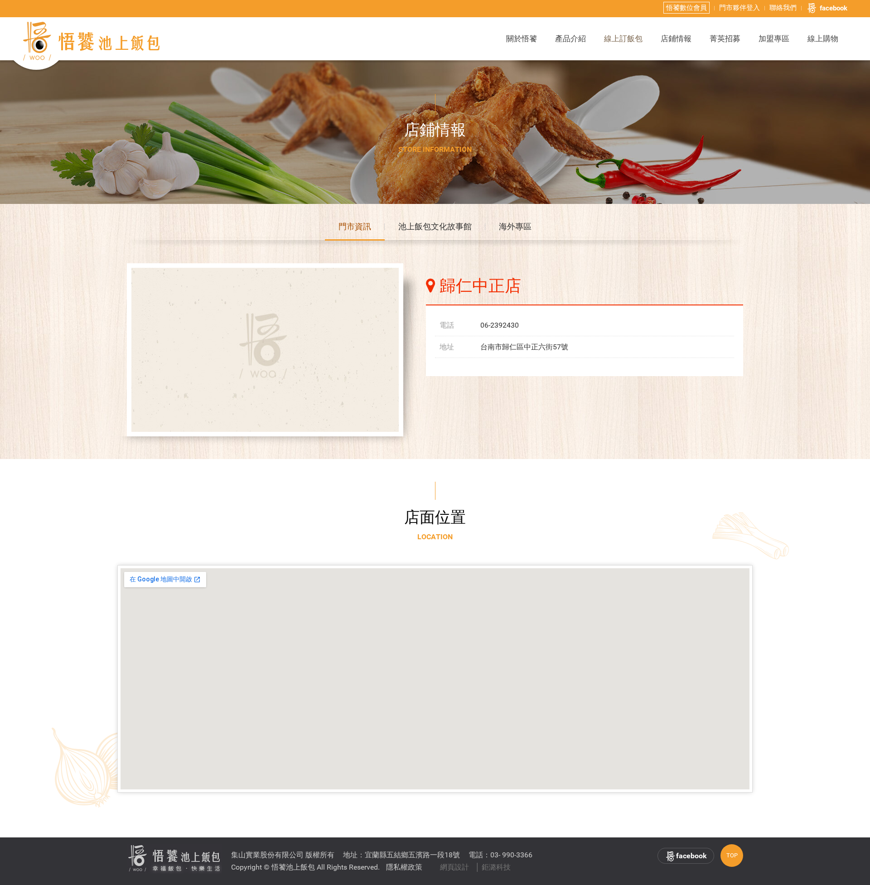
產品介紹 (570, 38)
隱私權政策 (404, 867)
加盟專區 (774, 38)
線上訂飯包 (623, 38)
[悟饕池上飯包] (92, 41)
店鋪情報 (676, 38)
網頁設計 (454, 867)
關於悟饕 (521, 38)
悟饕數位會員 (686, 8)
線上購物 (822, 38)
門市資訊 (354, 226)
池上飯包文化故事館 (435, 226)
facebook (833, 8)
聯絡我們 (783, 8)
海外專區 (515, 226)
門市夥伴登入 (739, 8)
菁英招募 (725, 38)
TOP (732, 855)
